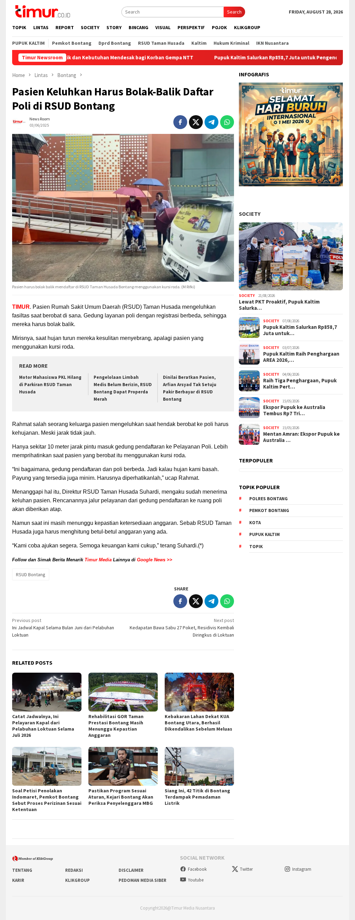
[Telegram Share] (211, 122)
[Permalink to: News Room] (19, 121)
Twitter (246, 869)
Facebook (197, 869)
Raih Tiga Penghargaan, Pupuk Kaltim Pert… (300, 383)
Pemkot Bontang (269, 510)
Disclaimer (131, 870)
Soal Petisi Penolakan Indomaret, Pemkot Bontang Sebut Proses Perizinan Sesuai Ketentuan (46, 799)
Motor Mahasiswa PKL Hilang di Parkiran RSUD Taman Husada (50, 384)
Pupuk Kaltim (264, 534)
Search (234, 12)
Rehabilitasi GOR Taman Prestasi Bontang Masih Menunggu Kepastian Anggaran (116, 725)
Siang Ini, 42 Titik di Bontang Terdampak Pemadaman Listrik (197, 796)
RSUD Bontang (30, 574)
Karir (18, 880)
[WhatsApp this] (227, 122)
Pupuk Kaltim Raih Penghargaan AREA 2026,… (301, 357)
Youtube (196, 880)
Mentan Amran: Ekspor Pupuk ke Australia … (301, 437)
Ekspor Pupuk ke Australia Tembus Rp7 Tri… (294, 410)
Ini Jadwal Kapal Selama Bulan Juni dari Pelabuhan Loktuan (63, 627)
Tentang (22, 870)
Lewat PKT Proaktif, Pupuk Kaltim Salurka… (279, 305)
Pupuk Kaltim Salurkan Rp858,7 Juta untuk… (300, 330)
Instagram (301, 869)
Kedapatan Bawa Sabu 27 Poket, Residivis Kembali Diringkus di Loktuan (182, 627)
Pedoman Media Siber (142, 880)
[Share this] (180, 122)
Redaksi (74, 870)
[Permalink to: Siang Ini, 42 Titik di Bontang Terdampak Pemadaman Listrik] (199, 766)
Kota (255, 523)
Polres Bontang (268, 499)
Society (249, 213)
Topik (256, 547)
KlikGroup (77, 880)
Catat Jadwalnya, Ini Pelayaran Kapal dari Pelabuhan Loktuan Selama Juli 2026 (43, 725)
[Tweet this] (196, 122)
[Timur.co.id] (42, 11)
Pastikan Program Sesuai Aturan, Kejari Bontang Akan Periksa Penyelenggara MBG (120, 796)
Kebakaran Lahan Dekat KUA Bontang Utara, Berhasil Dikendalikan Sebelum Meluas (198, 722)
